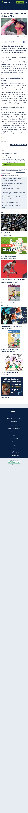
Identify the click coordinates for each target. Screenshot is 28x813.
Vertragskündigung (14, 452)
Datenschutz (14, 425)
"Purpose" (8, 68)
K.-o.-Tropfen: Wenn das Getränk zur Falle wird (14, 206)
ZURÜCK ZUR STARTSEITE (19, 145)
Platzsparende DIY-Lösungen (10, 189)
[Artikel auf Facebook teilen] (24, 41)
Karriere (14, 448)
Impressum (14, 421)
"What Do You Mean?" (19, 58)
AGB (14, 435)
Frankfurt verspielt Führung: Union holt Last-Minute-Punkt (13, 193)
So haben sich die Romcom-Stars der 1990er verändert (12, 184)
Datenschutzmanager (14, 428)
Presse (14, 441)
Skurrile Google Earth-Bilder (10, 202)
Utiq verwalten (14, 431)
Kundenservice (14, 415)
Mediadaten (14, 445)
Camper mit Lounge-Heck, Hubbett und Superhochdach (13, 198)
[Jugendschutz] (14, 462)
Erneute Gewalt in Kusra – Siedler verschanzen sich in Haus (11, 179)
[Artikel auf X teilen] (26, 41)
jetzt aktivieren (7, 164)
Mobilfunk (20, 2)
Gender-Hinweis (14, 438)
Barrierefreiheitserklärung (14, 418)
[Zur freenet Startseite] (5, 1)
